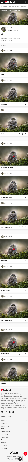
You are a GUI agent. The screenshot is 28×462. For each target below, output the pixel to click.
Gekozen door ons (14, 6)
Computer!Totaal (5, 431)
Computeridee (5, 426)
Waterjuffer (5, 353)
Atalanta (4, 104)
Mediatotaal (4, 437)
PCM (2, 429)
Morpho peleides (6, 227)
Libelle (3, 383)
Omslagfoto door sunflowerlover (10, 10)
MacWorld (3, 442)
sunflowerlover (14, 30)
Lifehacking (4, 445)
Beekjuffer (4, 74)
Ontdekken (4, 6)
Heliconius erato (6, 197)
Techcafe (3, 440)
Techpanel (4, 448)
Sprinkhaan (4, 260)
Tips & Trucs (4, 434)
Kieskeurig (4, 423)
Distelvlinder (5, 134)
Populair (23, 6)
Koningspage (5, 290)
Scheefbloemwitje (7, 167)
